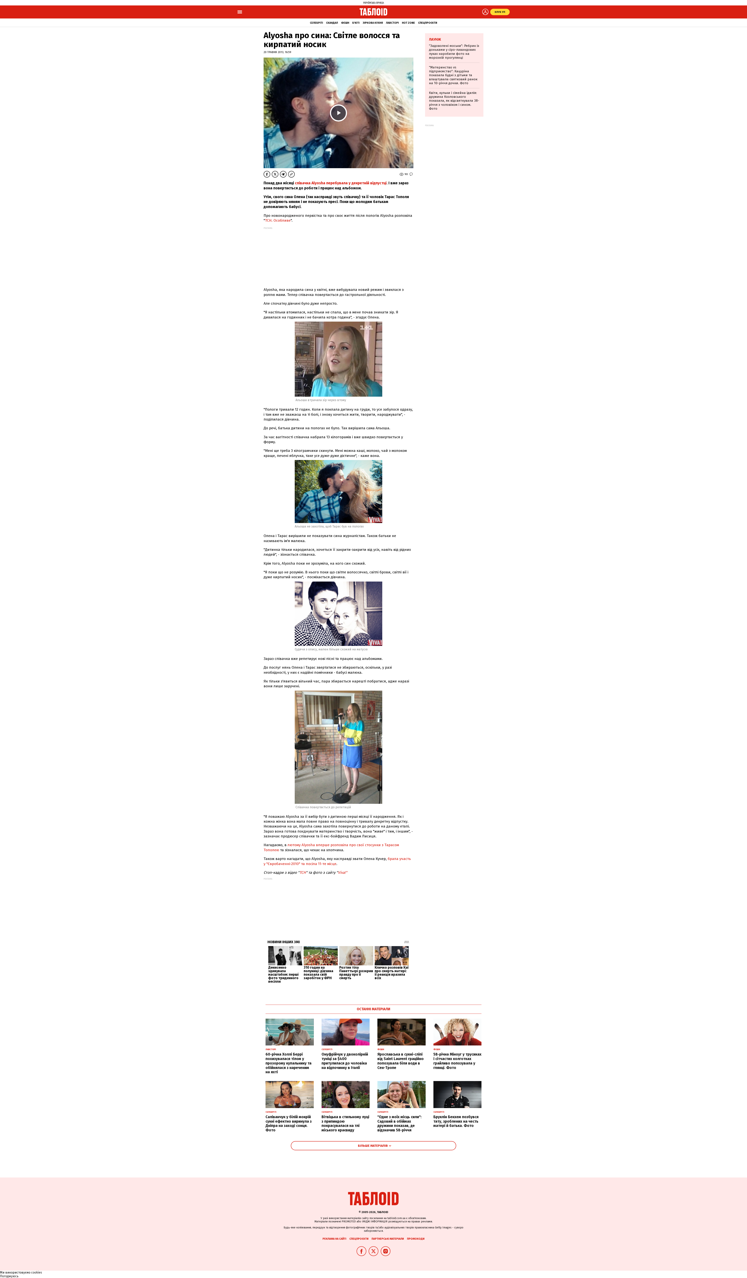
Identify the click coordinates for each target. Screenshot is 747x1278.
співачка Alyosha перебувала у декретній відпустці (341, 183)
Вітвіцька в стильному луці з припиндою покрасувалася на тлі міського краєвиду (345, 1123)
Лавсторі (392, 22)
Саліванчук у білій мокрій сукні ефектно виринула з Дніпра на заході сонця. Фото (289, 1123)
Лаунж (435, 39)
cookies (36, 1272)
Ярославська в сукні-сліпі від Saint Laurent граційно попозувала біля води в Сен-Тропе (400, 1061)
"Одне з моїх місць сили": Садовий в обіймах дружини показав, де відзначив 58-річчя (399, 1123)
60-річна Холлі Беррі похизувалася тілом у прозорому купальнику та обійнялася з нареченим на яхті (288, 1063)
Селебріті (316, 22)
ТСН (302, 872)
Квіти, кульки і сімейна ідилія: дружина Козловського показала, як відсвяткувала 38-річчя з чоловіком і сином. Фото (454, 101)
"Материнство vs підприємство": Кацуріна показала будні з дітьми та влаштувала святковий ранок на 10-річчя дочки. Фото (453, 75)
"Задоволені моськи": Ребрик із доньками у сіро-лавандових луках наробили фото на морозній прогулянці (454, 52)
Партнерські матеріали (388, 1238)
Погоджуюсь (9, 1276)
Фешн (345, 22)
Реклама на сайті (334, 1238)
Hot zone (408, 22)
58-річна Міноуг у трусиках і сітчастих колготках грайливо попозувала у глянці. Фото (457, 1061)
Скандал (332, 22)
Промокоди (415, 1238)
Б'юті (355, 22)
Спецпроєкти (427, 22)
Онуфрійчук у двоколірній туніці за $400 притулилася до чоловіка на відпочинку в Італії (345, 1061)
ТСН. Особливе (278, 220)
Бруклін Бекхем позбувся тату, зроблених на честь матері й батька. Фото (456, 1121)
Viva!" (342, 872)
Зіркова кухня (373, 22)
